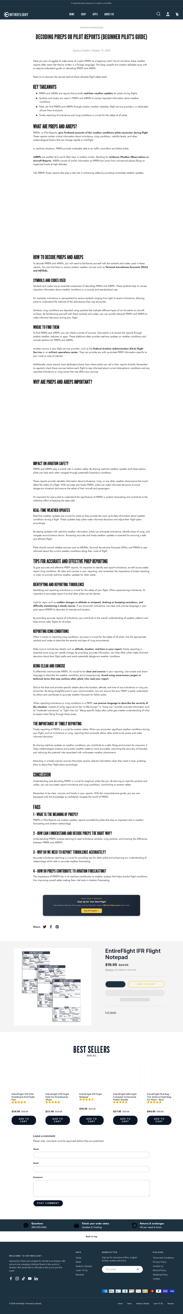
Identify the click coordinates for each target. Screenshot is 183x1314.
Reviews (80, 1274)
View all (91, 1055)
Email (35, 1163)
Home (78, 1257)
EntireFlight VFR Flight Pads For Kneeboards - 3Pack (57, 1097)
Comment (38, 1177)
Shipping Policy (160, 1274)
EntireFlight (20, 1303)
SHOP (83, 14)
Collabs (156, 1279)
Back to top (91, 1236)
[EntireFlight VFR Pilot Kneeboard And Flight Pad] (24, 1078)
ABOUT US (109, 14)
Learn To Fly (82, 1270)
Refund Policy (159, 1270)
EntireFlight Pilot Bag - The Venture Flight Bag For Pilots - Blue (159, 1097)
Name (36, 1149)
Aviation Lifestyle (84, 1266)
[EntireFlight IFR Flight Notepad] (91, 1078)
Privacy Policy (159, 1262)
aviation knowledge (91, 27)
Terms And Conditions (163, 1257)
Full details (110, 1012)
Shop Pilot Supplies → (91, 911)
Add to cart (146, 984)
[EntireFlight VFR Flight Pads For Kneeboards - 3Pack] (57, 1078)
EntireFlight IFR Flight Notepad (132, 954)
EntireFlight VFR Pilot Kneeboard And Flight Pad (23, 1097)
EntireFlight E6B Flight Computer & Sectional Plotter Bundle (124, 1097)
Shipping (109, 969)
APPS (95, 14)
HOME (71, 14)
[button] (135, 993)
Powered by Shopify (33, 1303)
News (78, 1262)
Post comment (48, 1203)
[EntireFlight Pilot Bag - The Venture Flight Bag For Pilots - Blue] (159, 1078)
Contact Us (158, 1266)
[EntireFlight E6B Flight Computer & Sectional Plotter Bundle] (125, 1078)
